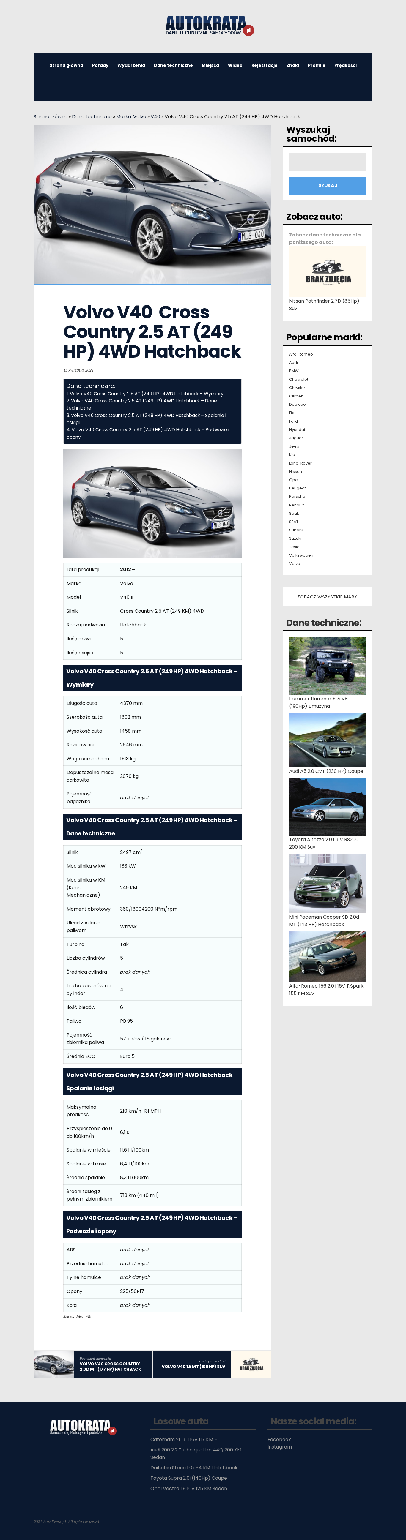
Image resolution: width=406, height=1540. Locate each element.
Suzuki (295, 538)
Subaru (296, 530)
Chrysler (297, 388)
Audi (293, 362)
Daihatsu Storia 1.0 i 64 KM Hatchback (193, 1467)
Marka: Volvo (131, 116)
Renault (296, 505)
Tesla (294, 547)
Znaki (293, 65)
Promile (316, 65)
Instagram (279, 1446)
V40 (155, 116)
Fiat (292, 413)
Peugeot (297, 488)
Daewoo (297, 404)
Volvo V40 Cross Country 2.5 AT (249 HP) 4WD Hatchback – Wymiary (147, 394)
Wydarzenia (131, 65)
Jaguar (296, 438)
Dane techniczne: (323, 622)
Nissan (295, 471)
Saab (294, 513)
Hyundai (297, 429)
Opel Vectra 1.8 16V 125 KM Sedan (188, 1488)
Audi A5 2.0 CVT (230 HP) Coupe (326, 771)
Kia (292, 454)
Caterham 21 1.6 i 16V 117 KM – (183, 1439)
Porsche (297, 496)
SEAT (293, 522)
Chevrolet (298, 379)
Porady (100, 65)
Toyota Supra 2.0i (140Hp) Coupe (188, 1478)
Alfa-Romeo (301, 354)
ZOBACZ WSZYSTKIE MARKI (327, 596)
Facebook (279, 1439)
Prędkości (345, 65)
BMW (294, 371)
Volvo (294, 563)
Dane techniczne (173, 65)
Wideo (235, 65)
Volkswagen (301, 555)
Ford (293, 421)
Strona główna (66, 65)
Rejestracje (264, 65)
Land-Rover (300, 463)
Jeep (294, 446)
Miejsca (210, 65)
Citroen (296, 396)
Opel (294, 480)
